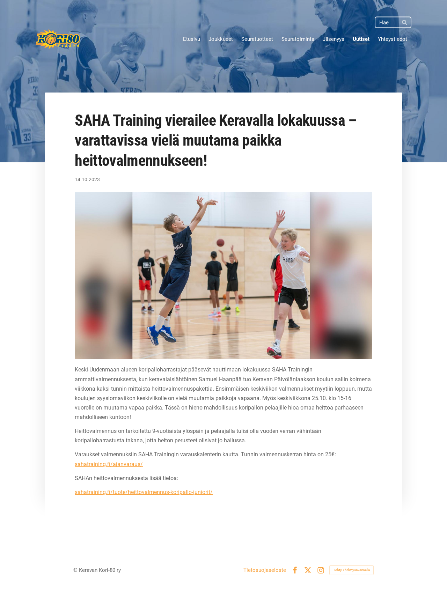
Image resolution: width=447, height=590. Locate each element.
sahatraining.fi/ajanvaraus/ (109, 464)
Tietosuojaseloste (264, 570)
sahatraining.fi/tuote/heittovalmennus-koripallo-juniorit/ (144, 492)
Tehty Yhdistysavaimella (351, 570)
